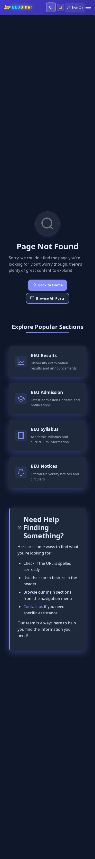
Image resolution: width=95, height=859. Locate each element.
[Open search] (51, 7)
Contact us (33, 606)
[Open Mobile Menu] (88, 7)
